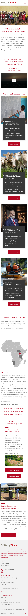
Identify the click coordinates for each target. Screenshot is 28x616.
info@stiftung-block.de (9, 572)
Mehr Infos (14, 144)
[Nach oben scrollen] (25, 613)
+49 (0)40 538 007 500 (9, 569)
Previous (3, 449)
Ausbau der (14, 408)
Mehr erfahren (14, 470)
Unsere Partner (8, 535)
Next (25, 449)
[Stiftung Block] (9, 3)
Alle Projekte (14, 476)
